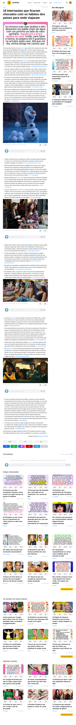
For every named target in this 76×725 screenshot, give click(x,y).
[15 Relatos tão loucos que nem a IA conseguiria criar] (62, 41)
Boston (24, 60)
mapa (43, 332)
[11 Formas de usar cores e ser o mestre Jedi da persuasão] (13, 694)
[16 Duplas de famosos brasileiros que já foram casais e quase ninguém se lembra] (62, 607)
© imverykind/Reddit (35, 197)
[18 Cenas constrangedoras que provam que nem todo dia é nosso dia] (38, 669)
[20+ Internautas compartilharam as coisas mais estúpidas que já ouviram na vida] (62, 540)
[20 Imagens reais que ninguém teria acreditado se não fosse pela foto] (62, 16)
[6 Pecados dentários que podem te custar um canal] (38, 694)
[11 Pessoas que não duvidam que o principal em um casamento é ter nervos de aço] (38, 480)
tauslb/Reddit (23, 420)
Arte (29, 525)
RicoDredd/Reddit (41, 339)
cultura (23, 48)
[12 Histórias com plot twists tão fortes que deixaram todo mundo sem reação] (38, 607)
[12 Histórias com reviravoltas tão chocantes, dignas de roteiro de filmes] (62, 480)
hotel (18, 189)
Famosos (30, 556)
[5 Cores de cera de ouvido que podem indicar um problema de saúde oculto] (38, 634)
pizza (5, 71)
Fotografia (54, 525)
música (31, 342)
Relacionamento (7, 554)
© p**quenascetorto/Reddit (22, 356)
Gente (4, 7)
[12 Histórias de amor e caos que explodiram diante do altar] (62, 669)
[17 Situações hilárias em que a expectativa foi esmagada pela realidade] (62, 90)
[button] (10, 441)
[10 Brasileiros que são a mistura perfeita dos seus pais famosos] (38, 540)
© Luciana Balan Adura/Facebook (32, 163)
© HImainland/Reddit (13, 325)
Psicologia (30, 583)
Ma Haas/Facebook (37, 87)
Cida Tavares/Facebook (39, 277)
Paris (23, 189)
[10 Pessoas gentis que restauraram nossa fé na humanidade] (62, 64)
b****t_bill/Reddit (33, 175)
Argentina (8, 348)
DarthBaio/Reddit (20, 428)
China (13, 318)
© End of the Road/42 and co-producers (11, 384)
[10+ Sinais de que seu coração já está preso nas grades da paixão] (38, 567)
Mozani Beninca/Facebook (39, 74)
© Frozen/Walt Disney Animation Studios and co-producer (14, 144)
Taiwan (19, 177)
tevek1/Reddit (15, 101)
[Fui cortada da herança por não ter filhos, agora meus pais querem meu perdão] (13, 669)
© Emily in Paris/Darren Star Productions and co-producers (15, 230)
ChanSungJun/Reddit (33, 250)
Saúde (29, 650)
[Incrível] (13, 3)
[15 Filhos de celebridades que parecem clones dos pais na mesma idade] (13, 634)
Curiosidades (55, 81)
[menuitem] (30, 2)
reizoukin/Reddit (41, 346)
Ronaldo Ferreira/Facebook (39, 66)
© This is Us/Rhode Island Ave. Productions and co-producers (15, 303)
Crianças (54, 585)
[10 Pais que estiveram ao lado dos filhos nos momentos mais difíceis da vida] (62, 634)
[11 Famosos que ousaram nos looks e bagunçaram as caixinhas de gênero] (62, 694)
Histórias (5, 525)
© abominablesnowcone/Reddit (23, 269)
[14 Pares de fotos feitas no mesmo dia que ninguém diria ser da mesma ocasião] (13, 567)
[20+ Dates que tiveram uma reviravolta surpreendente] (13, 540)
